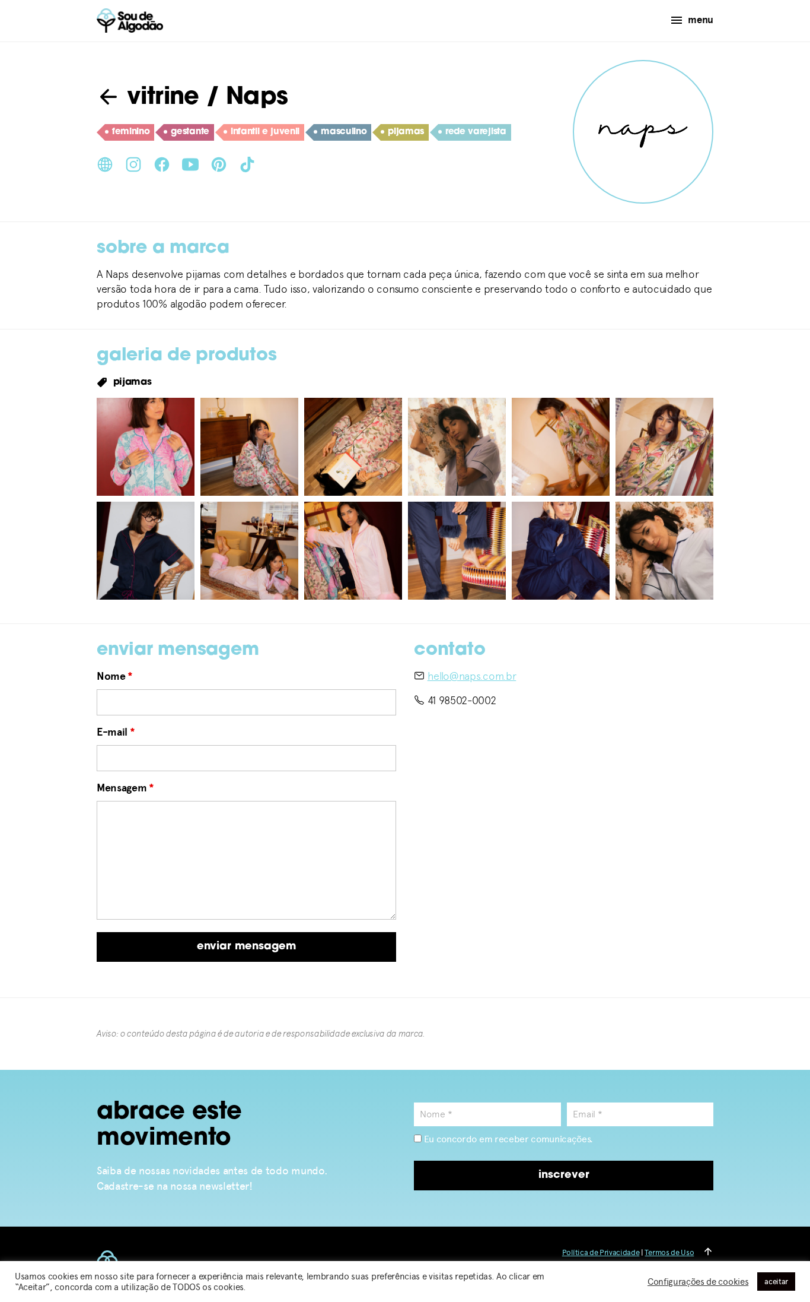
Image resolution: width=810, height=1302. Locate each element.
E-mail (116, 732)
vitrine (159, 98)
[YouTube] (190, 163)
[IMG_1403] (561, 447)
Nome (115, 676)
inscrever (563, 1175)
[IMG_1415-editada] (353, 551)
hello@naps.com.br (472, 676)
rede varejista (475, 132)
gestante (190, 132)
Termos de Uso (669, 1252)
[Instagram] (133, 163)
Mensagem (125, 788)
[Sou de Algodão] (130, 20)
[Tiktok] (247, 163)
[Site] (105, 163)
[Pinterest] (219, 163)
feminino (130, 132)
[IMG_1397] (457, 447)
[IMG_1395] (353, 447)
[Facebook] (162, 163)
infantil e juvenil (265, 132)
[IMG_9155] (664, 551)
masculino (343, 132)
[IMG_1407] (145, 551)
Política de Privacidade (601, 1252)
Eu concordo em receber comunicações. (507, 1139)
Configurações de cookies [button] (698, 1281)
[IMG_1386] (145, 447)
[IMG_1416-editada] (457, 551)
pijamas (406, 132)
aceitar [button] (776, 1281)
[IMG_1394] (249, 447)
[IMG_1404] (664, 447)
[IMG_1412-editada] (249, 551)
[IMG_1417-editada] (561, 551)
